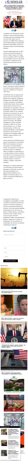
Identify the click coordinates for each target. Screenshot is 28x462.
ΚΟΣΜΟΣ (9, 12)
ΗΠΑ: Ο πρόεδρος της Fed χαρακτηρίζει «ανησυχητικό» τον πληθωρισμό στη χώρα (11, 373)
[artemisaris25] (14, 384)
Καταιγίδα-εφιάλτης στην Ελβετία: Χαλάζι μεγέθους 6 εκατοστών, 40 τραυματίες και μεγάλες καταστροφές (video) (13, 432)
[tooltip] (13, 30)
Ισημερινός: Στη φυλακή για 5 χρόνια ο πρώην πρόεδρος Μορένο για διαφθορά (13, 452)
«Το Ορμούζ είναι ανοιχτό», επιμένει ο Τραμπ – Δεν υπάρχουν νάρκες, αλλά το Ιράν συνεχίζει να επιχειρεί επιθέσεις (13, 346)
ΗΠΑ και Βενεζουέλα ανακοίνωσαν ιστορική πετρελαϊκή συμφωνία (11, 292)
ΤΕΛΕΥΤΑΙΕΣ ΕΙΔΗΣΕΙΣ (17, 12)
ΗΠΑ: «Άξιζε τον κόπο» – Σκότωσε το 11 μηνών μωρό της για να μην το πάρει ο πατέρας (12, 319)
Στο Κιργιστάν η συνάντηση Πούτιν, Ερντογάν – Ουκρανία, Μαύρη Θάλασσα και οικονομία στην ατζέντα (13, 442)
